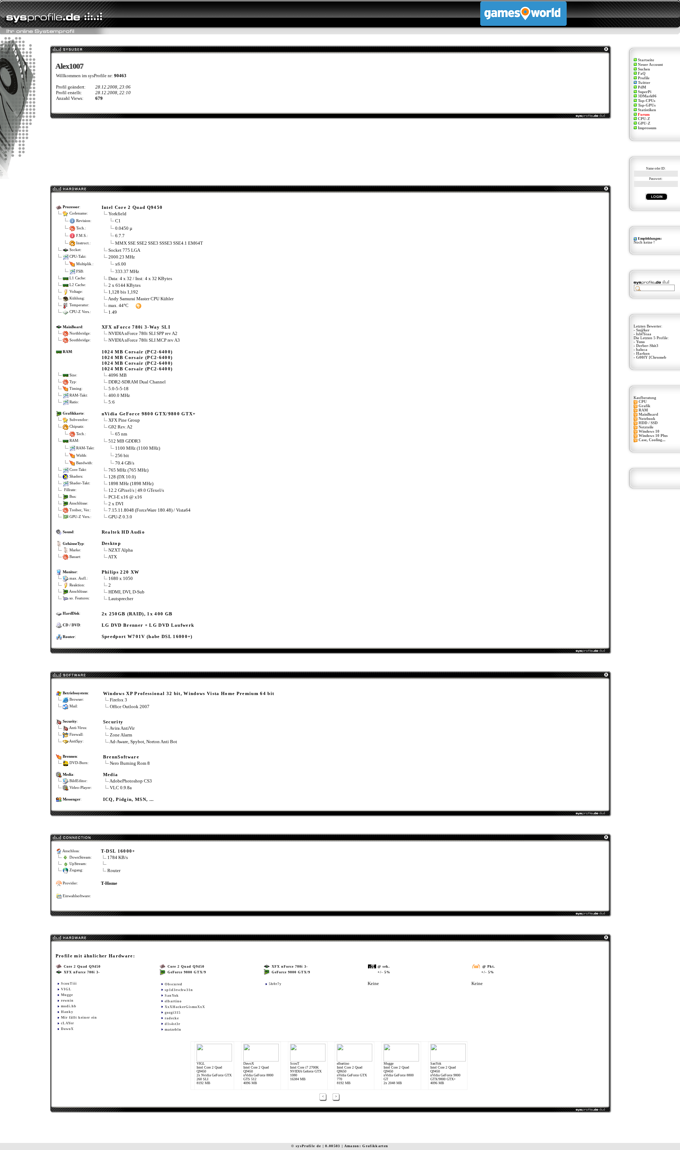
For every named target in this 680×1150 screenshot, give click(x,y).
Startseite (646, 60)
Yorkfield (117, 213)
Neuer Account (650, 65)
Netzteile (646, 427)
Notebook (647, 419)
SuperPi (644, 92)
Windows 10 (649, 431)
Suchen (644, 69)
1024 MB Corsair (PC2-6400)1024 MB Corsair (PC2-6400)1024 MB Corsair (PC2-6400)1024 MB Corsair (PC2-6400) (137, 360)
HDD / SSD (648, 423)
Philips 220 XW (121, 572)
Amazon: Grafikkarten (366, 1146)
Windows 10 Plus (653, 436)
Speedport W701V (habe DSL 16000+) (147, 636)
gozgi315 (173, 1012)
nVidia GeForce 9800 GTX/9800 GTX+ (149, 413)
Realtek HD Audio (123, 532)
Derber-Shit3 (647, 346)
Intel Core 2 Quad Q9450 (132, 207)
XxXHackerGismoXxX (185, 1007)
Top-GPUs (647, 105)
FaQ (642, 73)
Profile (644, 78)
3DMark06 (647, 96)
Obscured (173, 984)
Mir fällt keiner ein (79, 1017)
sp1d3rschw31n (179, 990)
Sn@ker (643, 330)
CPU (643, 402)
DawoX (67, 1029)
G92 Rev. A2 (121, 426)
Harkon (643, 353)
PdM (642, 87)
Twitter (644, 83)
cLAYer (67, 1023)
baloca (641, 350)
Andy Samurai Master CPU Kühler (141, 298)
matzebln (173, 1029)
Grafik (644, 406)
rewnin (67, 1000)
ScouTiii (69, 983)
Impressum (647, 128)
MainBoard (648, 414)
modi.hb (68, 1006)
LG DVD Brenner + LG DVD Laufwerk (148, 625)
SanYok (172, 995)
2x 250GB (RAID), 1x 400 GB (137, 613)
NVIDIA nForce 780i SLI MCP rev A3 (144, 340)
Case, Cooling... (652, 440)
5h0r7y (275, 984)
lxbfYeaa (643, 334)
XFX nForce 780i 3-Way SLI (136, 327)
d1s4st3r (172, 1024)
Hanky (67, 1012)
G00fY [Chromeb (651, 357)
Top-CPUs (646, 101)
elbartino (173, 1001)
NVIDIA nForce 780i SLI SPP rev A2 (142, 333)
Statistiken (647, 110)
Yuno (640, 342)
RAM (643, 410)
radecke (172, 1018)
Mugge (67, 995)
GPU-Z (644, 123)
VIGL (66, 989)
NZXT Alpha (120, 550)
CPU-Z (644, 119)
